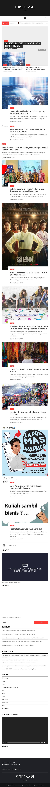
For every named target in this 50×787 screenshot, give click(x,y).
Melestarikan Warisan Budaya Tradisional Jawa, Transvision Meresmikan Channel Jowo (27, 190)
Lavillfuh (4, 663)
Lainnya (3, 693)
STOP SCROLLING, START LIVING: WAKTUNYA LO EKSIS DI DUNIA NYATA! (21, 23)
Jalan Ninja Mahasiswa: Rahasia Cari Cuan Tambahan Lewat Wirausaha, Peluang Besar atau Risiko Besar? (29, 327)
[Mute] (44, 742)
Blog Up (3, 681)
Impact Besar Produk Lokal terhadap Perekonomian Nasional (29, 370)
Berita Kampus (5, 678)
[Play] (3, 742)
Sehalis (5, 38)
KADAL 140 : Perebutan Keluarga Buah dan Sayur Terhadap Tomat (21, 669)
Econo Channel (25, 7)
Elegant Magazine (33, 785)
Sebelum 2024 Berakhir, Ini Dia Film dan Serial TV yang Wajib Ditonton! (28, 273)
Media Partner (5, 699)
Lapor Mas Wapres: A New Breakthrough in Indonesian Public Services (26, 486)
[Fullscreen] (46, 742)
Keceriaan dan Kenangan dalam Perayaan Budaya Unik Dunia (28, 413)
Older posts (12, 545)
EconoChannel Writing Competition (10, 687)
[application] (25, 730)
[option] (25, 39)
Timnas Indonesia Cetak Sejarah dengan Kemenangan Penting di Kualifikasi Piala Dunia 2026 (21, 43)
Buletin (3, 684)
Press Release (5, 702)
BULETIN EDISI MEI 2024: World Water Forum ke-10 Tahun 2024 (23, 660)
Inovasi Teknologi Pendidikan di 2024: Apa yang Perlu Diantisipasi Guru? (13, 68)
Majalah (3, 696)
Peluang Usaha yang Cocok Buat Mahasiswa (26, 528)
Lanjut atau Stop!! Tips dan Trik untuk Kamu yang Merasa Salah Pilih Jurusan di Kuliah (26, 666)
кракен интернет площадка (9, 655)
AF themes (41, 785)
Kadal (3, 690)
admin (7, 48)
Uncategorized (5, 708)
